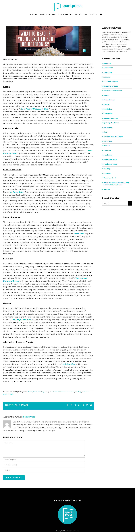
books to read (69, 392)
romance (85, 392)
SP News (107, 173)
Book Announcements (112, 91)
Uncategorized (109, 178)
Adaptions (107, 72)
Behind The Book (110, 86)
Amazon (106, 77)
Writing (106, 189)
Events (106, 104)
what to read (8, 394)
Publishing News (110, 159)
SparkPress (29, 417)
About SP (107, 63)
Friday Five (108, 114)
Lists (35, 392)
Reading (41, 392)
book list (53, 392)
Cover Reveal (108, 100)
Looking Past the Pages (113, 137)
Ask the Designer (110, 81)
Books (30, 392)
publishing (107, 155)
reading (78, 392)
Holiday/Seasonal (110, 118)
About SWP (108, 68)
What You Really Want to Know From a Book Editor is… (116, 184)
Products (107, 150)
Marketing (107, 141)
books (60, 392)
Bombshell (79, 234)
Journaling (107, 127)
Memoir (106, 146)
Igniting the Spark (111, 123)
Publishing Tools (110, 164)
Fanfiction (107, 109)
